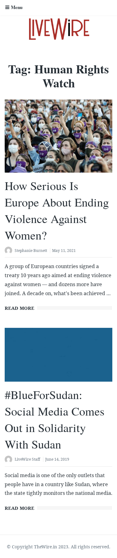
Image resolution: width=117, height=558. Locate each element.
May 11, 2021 (64, 250)
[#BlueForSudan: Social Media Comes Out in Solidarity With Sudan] (58, 355)
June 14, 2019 (57, 459)
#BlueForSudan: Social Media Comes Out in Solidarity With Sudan (55, 419)
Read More (19, 308)
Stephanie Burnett (31, 250)
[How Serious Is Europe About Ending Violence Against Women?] (58, 136)
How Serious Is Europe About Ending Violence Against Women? (57, 210)
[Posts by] (10, 251)
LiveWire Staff (27, 459)
